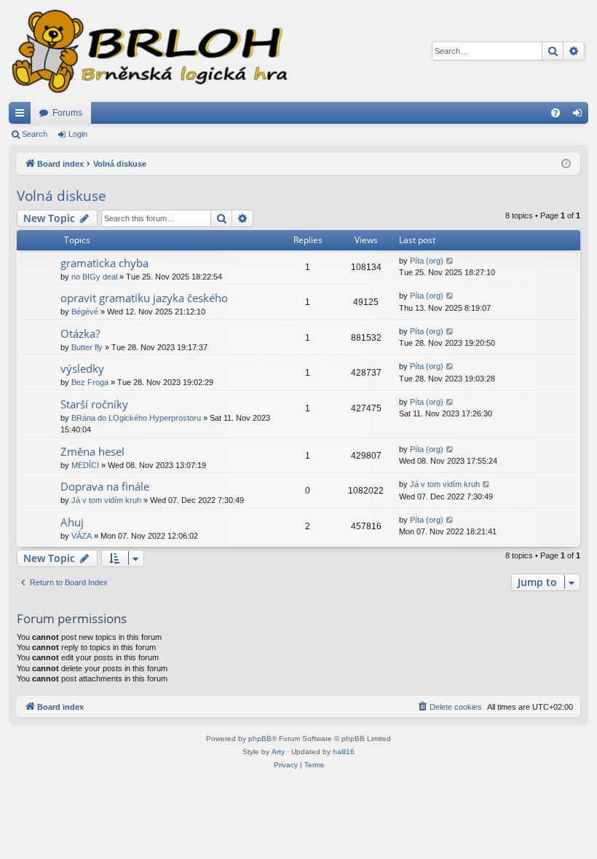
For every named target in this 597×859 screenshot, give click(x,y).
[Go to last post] (450, 261)
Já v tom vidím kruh (106, 500)
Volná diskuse (61, 195)
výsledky (82, 368)
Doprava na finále (104, 486)
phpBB (260, 739)
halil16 (344, 752)
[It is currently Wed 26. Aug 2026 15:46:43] (566, 164)
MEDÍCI (85, 465)
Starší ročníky (94, 404)
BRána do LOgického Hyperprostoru (136, 417)
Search (34, 134)
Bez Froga (89, 382)
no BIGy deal (94, 276)
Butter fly (87, 347)
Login (77, 134)
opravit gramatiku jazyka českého (144, 297)
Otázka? (80, 333)
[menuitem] (555, 113)
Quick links (23, 116)
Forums (67, 113)
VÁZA (81, 535)
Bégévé (84, 311)
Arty (278, 752)
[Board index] (148, 51)
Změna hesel (92, 451)
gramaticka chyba (104, 263)
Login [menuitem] (580, 116)
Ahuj (72, 522)
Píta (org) (426, 260)
